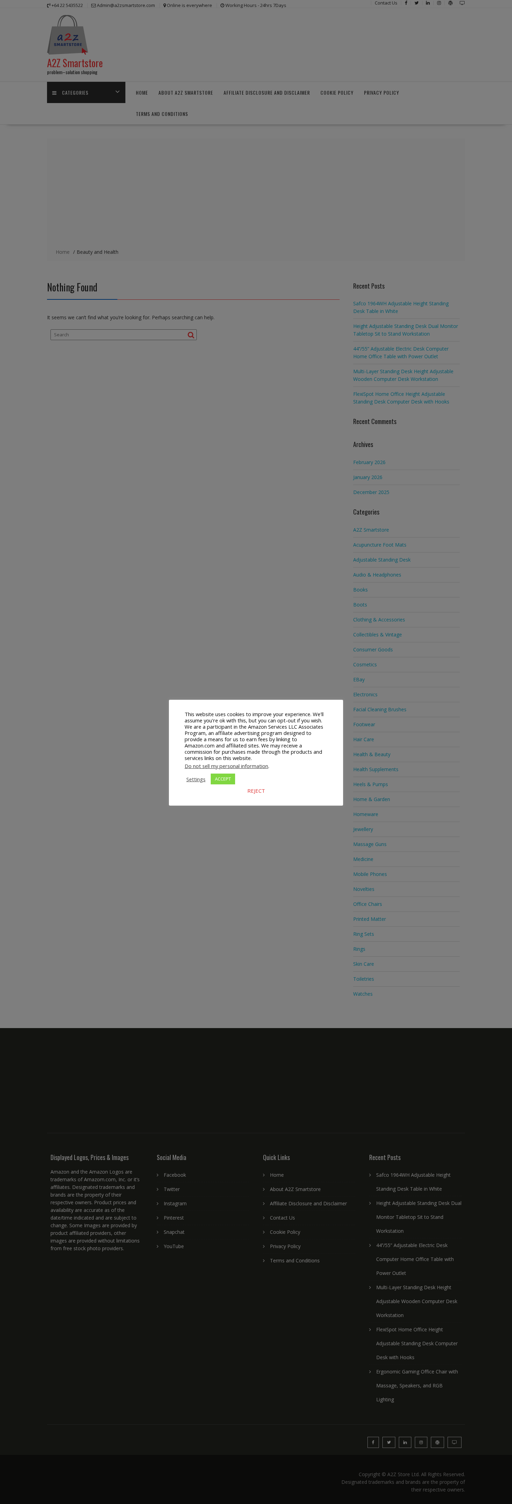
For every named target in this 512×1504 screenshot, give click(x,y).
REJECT (256, 790)
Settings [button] (195, 779)
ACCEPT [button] (223, 779)
